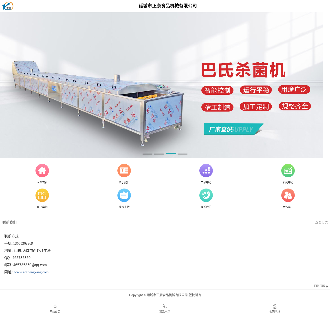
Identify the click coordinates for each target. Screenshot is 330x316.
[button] (147, 154)
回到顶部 (319, 285)
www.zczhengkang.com (31, 272)
